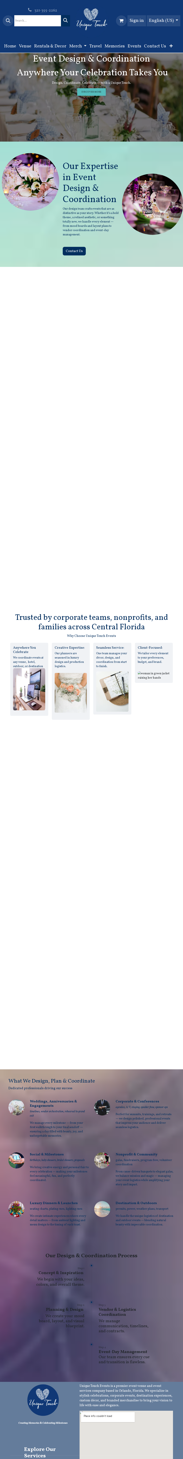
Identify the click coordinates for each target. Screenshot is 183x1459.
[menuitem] (10, 46)
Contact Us (74, 251)
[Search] (65, 20)
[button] (8, 20)
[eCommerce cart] (121, 20)
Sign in (137, 21)
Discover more (91, 92)
